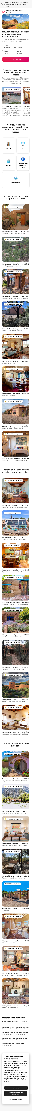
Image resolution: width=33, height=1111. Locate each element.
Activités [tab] (24, 1021)
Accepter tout (16, 1088)
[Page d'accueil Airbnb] (3, 11)
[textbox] (9, 54)
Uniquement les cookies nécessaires (16, 1093)
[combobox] (16, 47)
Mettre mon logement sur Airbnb (15, 11)
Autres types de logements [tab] (10, 1021)
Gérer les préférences (15, 1099)
